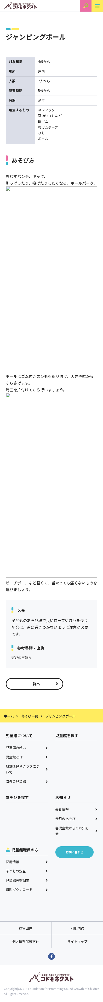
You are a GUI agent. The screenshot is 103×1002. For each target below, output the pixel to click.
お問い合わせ (74, 852)
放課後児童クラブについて (22, 769)
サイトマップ (77, 941)
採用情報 (12, 861)
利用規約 (77, 928)
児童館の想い (16, 747)
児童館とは (14, 757)
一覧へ (34, 684)
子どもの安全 (16, 871)
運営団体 (25, 928)
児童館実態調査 (17, 880)
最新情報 (62, 809)
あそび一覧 (29, 716)
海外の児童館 (16, 781)
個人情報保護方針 (25, 941)
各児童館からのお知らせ (72, 831)
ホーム (9, 716)
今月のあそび (65, 818)
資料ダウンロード (19, 889)
